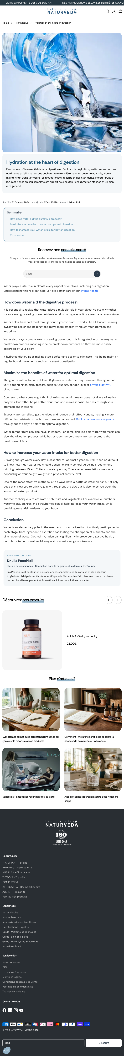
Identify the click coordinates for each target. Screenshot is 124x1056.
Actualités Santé (11, 946)
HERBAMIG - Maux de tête (17, 867)
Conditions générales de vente (20, 981)
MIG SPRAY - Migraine (14, 862)
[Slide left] (109, 600)
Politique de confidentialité (17, 986)
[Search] (107, 11)
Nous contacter (11, 962)
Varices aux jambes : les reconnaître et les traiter (28, 796)
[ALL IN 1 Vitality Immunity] (32, 640)
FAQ (4, 967)
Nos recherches (11, 917)
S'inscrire (103, 1043)
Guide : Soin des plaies (15, 936)
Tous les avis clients (13, 991)
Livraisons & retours (14, 972)
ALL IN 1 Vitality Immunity (82, 636)
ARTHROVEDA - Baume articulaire (21, 887)
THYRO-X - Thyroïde (13, 877)
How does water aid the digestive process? (36, 219)
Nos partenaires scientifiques (19, 922)
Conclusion (17, 235)
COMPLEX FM (10, 882)
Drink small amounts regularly (95, 419)
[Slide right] (118, 600)
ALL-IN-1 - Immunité (14, 891)
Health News (21, 22)
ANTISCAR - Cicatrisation (16, 872)
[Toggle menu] (3, 11)
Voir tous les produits (14, 896)
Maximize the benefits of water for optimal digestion (41, 224)
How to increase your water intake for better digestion (42, 230)
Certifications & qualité (15, 927)
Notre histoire (10, 912)
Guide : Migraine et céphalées (19, 932)
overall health (89, 290)
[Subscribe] (97, 274)
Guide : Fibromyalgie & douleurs (20, 941)
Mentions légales (12, 977)
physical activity (100, 385)
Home (5, 22)
